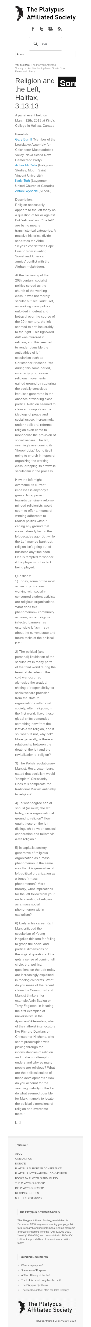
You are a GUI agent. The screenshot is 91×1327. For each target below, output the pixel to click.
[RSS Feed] (59, 28)
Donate (20, 1163)
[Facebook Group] (33, 28)
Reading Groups (27, 1193)
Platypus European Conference (38, 1168)
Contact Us (23, 1158)
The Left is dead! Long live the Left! (41, 1280)
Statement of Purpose (33, 1270)
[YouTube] (50, 28)
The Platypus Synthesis (34, 1285)
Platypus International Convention (41, 1173)
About (19, 1153)
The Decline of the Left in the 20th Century (45, 1290)
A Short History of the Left (35, 1275)
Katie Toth (22, 180)
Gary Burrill (23, 139)
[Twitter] (42, 28)
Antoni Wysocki (26, 191)
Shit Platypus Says (28, 1198)
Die (29, 1188)
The (29, 1183)
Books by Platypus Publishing (36, 1178)
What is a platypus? (32, 1265)
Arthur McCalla (26, 165)
